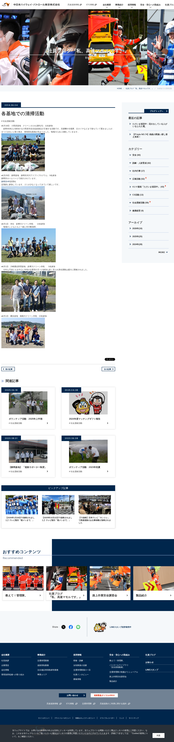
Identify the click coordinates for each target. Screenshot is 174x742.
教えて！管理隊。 (117, 660)
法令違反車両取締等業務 (47, 670)
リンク (121, 718)
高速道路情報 (73, 5)
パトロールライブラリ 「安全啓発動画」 (118, 666)
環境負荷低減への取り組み (12, 674)
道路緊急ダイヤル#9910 (104, 695)
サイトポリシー (44, 718)
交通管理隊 (87, 703)
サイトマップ (134, 718)
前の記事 (9, 369)
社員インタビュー (81, 674)
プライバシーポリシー (62, 718)
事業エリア (42, 674)
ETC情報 (90, 5)
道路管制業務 (43, 665)
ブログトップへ (156, 111)
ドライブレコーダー (107, 718)
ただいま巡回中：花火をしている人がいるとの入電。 (150, 125)
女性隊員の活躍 (80, 665)
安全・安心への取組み (119, 655)
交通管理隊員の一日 (82, 670)
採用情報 (77, 655)
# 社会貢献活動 (8, 121)
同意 (158, 735)
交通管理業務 (43, 660)
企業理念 (5, 665)
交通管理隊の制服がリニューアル (123, 672)
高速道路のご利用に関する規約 (113, 703)
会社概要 (5, 655)
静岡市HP (5, 181)
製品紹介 (113, 681)
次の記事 (107, 369)
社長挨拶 (5, 660)
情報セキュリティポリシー (85, 718)
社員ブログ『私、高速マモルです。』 (139, 88)
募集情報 (77, 679)
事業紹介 (41, 655)
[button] (148, 155)
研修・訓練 (78, 660)
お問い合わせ (72, 695)
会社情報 (5, 670)
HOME (119, 88)
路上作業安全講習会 (118, 676)
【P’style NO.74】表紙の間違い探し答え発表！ (150, 135)
